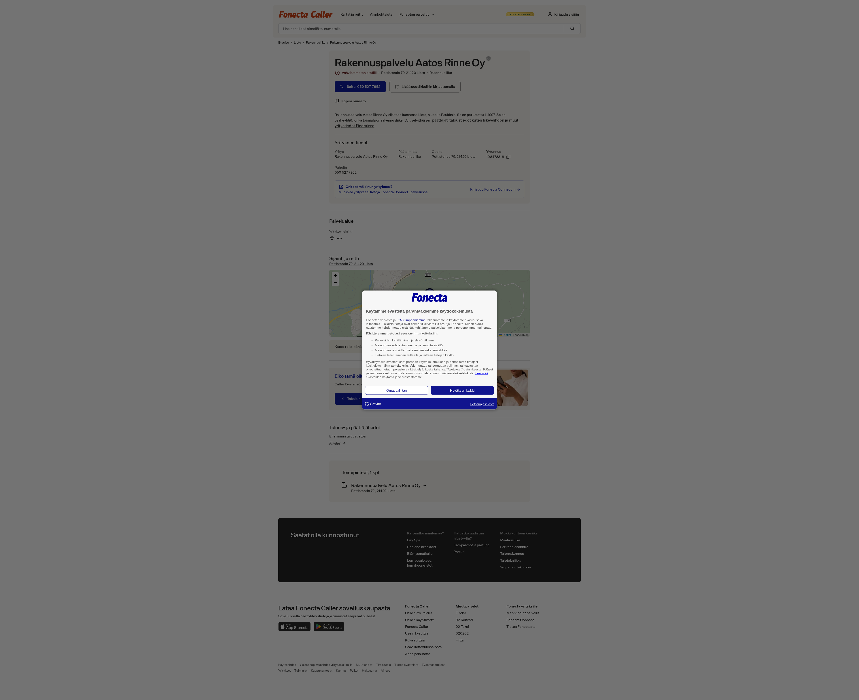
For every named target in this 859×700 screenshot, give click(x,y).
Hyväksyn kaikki (462, 390)
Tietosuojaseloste (482, 404)
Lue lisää (481, 373)
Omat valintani (396, 390)
